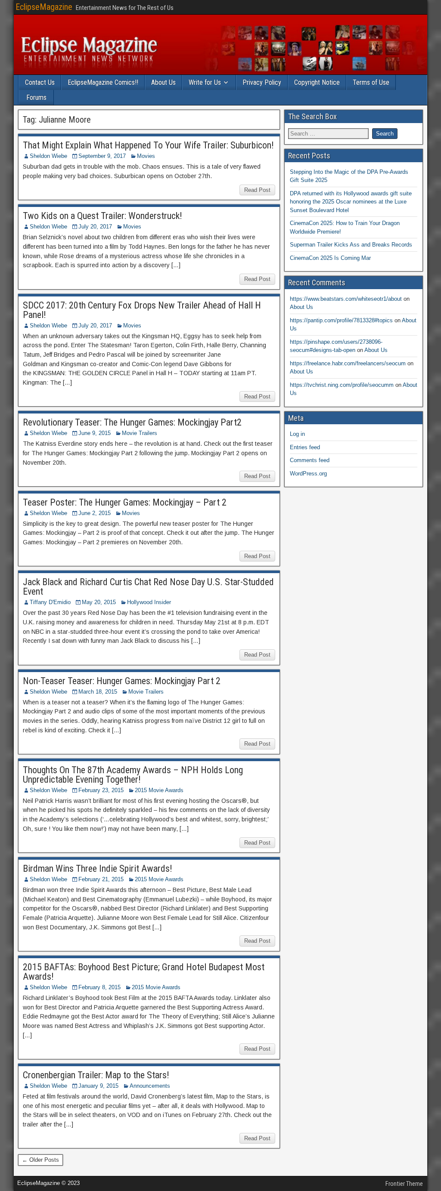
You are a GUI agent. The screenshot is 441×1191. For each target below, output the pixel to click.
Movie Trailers (139, 433)
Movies (146, 156)
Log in (297, 434)
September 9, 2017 (102, 156)
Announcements (150, 1086)
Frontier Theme (404, 1184)
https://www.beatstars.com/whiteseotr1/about (346, 299)
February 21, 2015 (101, 879)
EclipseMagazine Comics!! (103, 82)
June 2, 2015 (94, 513)
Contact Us (40, 82)
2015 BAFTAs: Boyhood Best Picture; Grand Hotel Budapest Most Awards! (143, 972)
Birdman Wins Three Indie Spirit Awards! (97, 868)
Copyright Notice (317, 82)
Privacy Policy (261, 82)
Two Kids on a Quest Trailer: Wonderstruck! (102, 215)
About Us (163, 82)
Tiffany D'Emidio (50, 602)
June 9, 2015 (94, 433)
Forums (36, 97)
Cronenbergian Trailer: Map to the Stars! (96, 1075)
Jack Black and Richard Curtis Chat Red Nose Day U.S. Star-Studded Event (148, 587)
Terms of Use (371, 82)
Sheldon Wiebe (48, 156)
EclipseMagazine (44, 7)
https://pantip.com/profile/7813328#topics (341, 320)
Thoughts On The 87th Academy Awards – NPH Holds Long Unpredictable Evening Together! (133, 775)
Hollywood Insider (149, 602)
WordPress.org (308, 473)
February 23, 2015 (101, 790)
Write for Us (205, 82)
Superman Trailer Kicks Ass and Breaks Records (351, 244)
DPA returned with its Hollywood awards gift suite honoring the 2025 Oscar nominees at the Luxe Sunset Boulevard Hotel (351, 201)
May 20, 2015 (99, 602)
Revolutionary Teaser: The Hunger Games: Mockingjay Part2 (132, 422)
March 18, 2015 (97, 691)
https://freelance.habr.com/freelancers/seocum (348, 363)
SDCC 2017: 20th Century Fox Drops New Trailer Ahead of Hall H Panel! (142, 310)
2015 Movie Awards (159, 790)
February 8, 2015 (99, 987)
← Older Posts (40, 1160)
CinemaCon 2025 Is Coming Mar (330, 258)
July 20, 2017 (95, 226)
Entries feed (305, 447)
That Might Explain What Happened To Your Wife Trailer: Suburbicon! (148, 145)
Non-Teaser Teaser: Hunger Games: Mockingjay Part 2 (121, 681)
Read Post (257, 190)
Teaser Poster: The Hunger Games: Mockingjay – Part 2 (125, 502)
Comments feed (309, 460)
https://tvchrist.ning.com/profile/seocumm (342, 385)
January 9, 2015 (98, 1086)
